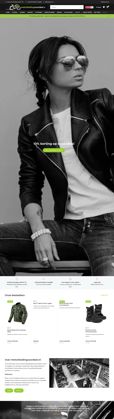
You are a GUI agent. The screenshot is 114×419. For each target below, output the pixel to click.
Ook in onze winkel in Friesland (54, 150)
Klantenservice (105, 2)
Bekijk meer (104, 295)
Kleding (14, 12)
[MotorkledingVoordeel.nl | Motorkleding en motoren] (26, 7)
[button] (56, 274)
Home (8, 12)
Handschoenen (49, 12)
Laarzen (30, 12)
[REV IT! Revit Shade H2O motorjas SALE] (17, 313)
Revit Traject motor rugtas (42, 303)
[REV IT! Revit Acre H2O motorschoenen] (96, 313)
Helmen (22, 12)
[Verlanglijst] (104, 7)
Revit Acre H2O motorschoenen (91, 331)
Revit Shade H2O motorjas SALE (16, 331)
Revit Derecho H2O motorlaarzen (66, 304)
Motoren (97, 12)
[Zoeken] (81, 7)
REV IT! (9, 328)
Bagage (59, 12)
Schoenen (38, 12)
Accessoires (68, 12)
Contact (106, 12)
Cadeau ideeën (87, 12)
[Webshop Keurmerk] (89, 7)
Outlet (77, 12)
